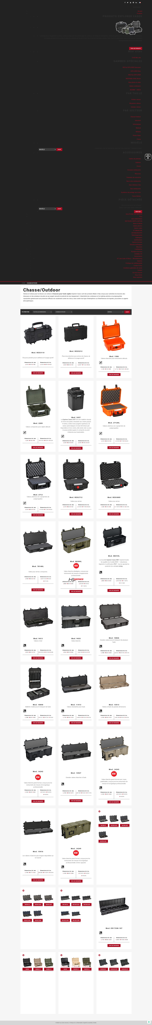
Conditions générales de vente (132, 268)
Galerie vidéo (138, 228)
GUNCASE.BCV (113, 969)
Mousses (139, 247)
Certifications (138, 240)
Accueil (140, 11)
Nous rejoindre (137, 277)
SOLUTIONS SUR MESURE (134, 214)
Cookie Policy (138, 265)
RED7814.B (103, 825)
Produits (139, 13)
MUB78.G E (86, 969)
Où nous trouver (137, 272)
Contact (139, 270)
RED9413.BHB (38, 920)
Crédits (94, 1022)
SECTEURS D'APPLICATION (133, 221)
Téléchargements (137, 235)
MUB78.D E (76, 969)
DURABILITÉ (138, 254)
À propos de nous (136, 251)
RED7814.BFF (125, 825)
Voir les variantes (38, 373)
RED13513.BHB (76, 920)
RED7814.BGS (103, 841)
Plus (140, 216)
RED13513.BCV (76, 904)
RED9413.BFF (49, 904)
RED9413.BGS (27, 920)
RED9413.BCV (38, 904)
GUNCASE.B (103, 969)
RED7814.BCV (114, 825)
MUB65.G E (48, 969)
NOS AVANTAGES (136, 219)
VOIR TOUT (138, 211)
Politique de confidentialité (134, 263)
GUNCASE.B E (125, 969)
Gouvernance (138, 256)
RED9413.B (27, 904)
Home (23, 283)
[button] (137, 7)
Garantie (139, 261)
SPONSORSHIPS (137, 233)
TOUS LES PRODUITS (136, 48)
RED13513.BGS (65, 920)
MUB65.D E (38, 969)
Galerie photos (137, 226)
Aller (59, 149)
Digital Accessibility (87, 1022)
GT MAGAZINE (137, 230)
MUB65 (27, 969)
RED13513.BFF (86, 904)
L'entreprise (138, 249)
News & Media (137, 223)
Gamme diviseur (137, 242)
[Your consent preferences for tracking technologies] (149, 1022)
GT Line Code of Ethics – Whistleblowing (129, 258)
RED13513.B (65, 904)
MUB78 (65, 969)
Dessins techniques (136, 244)
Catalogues (138, 237)
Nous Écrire (138, 275)
